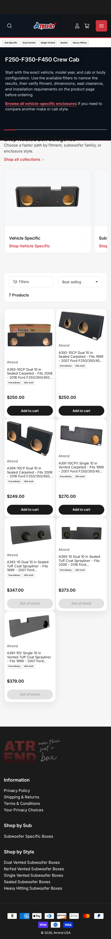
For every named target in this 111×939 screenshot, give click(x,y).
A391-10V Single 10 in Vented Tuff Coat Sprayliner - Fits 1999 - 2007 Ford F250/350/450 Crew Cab (29, 657)
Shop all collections (22, 159)
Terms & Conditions (22, 803)
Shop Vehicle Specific (29, 245)
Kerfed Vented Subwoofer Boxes (34, 868)
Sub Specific (11, 42)
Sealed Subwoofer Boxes (27, 881)
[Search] (9, 26)
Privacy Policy (17, 790)
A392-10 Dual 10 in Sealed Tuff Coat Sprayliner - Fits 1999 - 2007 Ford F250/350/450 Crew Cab (28, 566)
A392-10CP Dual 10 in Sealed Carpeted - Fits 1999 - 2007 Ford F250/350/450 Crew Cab (81, 357)
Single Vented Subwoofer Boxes (33, 875)
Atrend (12, 362)
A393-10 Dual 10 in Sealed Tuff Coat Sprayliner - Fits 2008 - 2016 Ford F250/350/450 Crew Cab (79, 561)
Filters (24, 281)
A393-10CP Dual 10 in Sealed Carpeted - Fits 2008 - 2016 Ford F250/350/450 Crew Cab (29, 374)
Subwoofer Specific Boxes (28, 836)
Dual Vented (29, 42)
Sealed (63, 42)
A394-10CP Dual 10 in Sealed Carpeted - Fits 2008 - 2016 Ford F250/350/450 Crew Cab (29, 472)
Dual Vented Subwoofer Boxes (32, 862)
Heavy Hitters (80, 42)
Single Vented (48, 42)
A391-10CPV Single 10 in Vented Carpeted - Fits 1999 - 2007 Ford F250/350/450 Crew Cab (81, 467)
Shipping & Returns (21, 797)
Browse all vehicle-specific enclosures (41, 103)
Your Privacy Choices (23, 809)
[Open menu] (101, 26)
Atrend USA (61, 933)
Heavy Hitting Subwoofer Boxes (33, 888)
